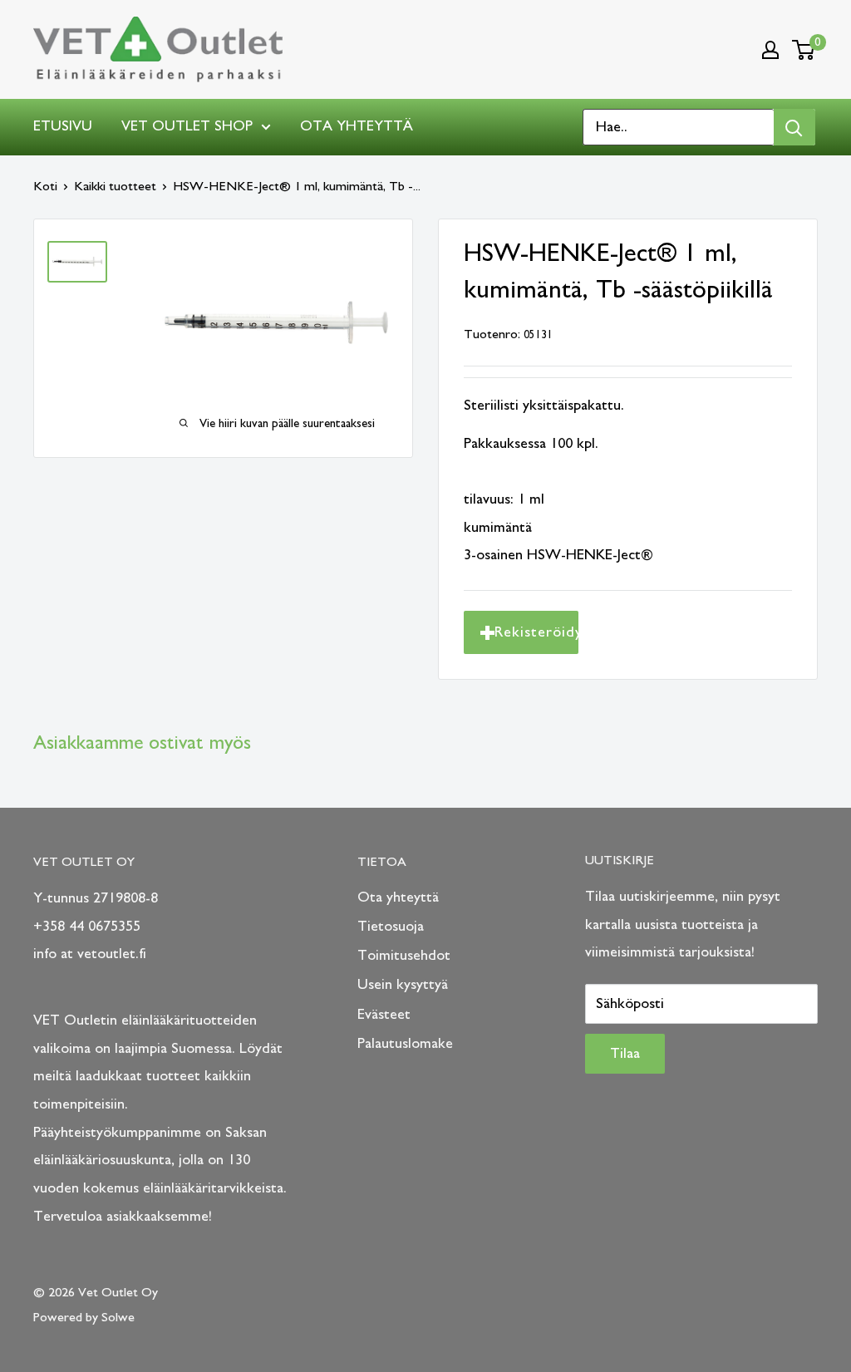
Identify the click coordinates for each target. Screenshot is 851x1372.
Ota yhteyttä (356, 126)
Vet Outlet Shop (187, 126)
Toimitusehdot (403, 955)
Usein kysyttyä (402, 984)
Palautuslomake (405, 1043)
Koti (45, 186)
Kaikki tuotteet (115, 186)
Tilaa (625, 1053)
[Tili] (770, 50)
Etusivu (62, 126)
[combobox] (678, 127)
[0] (804, 50)
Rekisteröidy (536, 632)
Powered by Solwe (84, 1317)
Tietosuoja (390, 926)
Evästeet (384, 1014)
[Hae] (794, 127)
